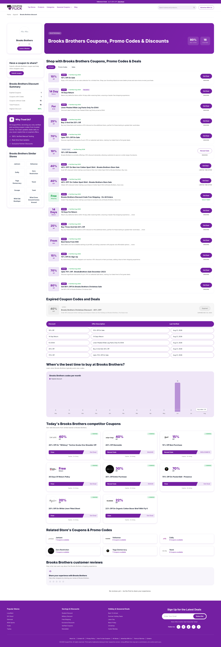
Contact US (80, 638)
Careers (149, 638)
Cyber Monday (113, 629)
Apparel (15, 14)
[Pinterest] (193, 627)
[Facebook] (178, 627)
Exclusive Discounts (68, 622)
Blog (75, 7)
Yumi (34, 190)
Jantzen (17, 164)
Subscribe (199, 616)
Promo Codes (62, 67)
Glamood (10, 619)
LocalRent (10, 613)
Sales (73, 67)
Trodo (9, 626)
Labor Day (111, 619)
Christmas (111, 626)
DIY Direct (10, 616)
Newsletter (65, 629)
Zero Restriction (34, 172)
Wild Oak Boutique (17, 200)
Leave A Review (24, 48)
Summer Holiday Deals (115, 616)
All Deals (51, 67)
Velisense (34, 164)
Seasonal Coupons (63, 7)
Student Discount (67, 613)
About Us (72, 638)
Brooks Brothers (24, 40)
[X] (199, 627)
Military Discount (67, 616)
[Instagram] (183, 627)
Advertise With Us (206, 7)
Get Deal (206, 76)
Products (41, 7)
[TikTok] (188, 627)
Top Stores (31, 7)
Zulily (17, 172)
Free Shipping (66, 619)
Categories (50, 7)
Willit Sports (11, 622)
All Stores (116, 638)
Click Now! (121, 2)
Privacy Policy (91, 638)
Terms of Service (139, 638)
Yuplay (9, 629)
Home (9, 14)
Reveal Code (204, 151)
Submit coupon (17, 73)
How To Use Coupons (103, 638)
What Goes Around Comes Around (33, 200)
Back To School (113, 613)
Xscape (17, 190)
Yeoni (34, 182)
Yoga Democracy (17, 182)
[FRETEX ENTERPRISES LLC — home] (14, 7)
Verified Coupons (67, 626)
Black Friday (112, 622)
